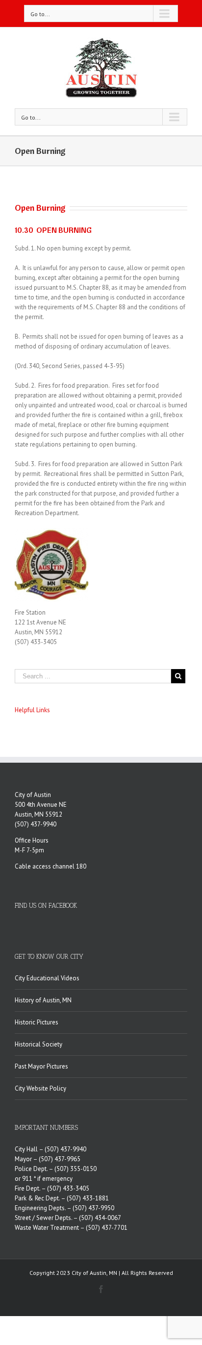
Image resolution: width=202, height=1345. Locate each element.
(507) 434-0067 (100, 1218)
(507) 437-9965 (59, 1159)
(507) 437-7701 (106, 1227)
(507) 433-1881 (88, 1198)
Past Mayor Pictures (41, 1066)
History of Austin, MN (43, 1000)
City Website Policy (40, 1088)
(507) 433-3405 (68, 1188)
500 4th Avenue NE (41, 804)
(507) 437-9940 (35, 824)
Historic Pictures (36, 1022)
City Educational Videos (47, 978)
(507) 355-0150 (75, 1169)
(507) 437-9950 (93, 1208)
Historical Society (38, 1044)
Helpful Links (32, 710)
